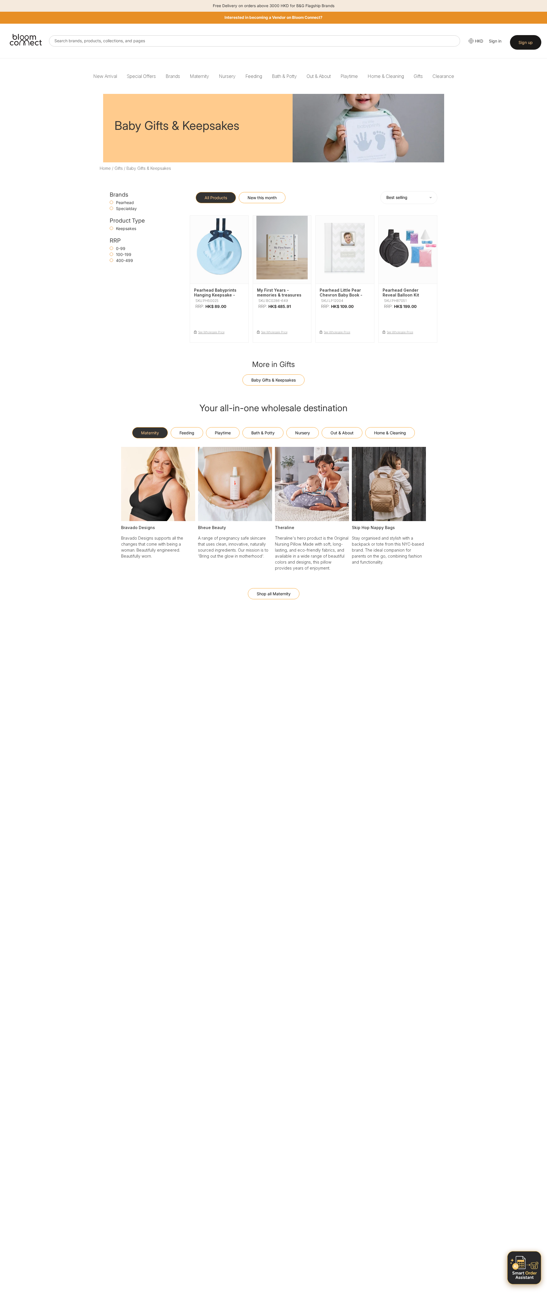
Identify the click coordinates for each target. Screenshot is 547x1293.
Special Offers (141, 76)
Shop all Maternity (274, 593)
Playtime (349, 76)
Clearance (443, 76)
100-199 (123, 254)
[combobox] (254, 41)
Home (105, 168)
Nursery (227, 76)
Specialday (126, 208)
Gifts (418, 76)
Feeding (253, 76)
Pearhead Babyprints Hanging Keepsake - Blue (215, 295)
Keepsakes (126, 228)
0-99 (120, 248)
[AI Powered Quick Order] (524, 1267)
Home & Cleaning (386, 76)
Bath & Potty (284, 76)
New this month (262, 197)
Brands (173, 76)
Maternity (199, 76)
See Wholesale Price (211, 332)
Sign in (495, 41)
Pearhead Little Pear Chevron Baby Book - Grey (341, 295)
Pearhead (125, 202)
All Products (216, 197)
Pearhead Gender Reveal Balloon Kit (401, 292)
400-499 (124, 260)
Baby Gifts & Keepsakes (273, 380)
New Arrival (105, 76)
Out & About (319, 76)
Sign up (526, 42)
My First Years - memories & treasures (279, 292)
